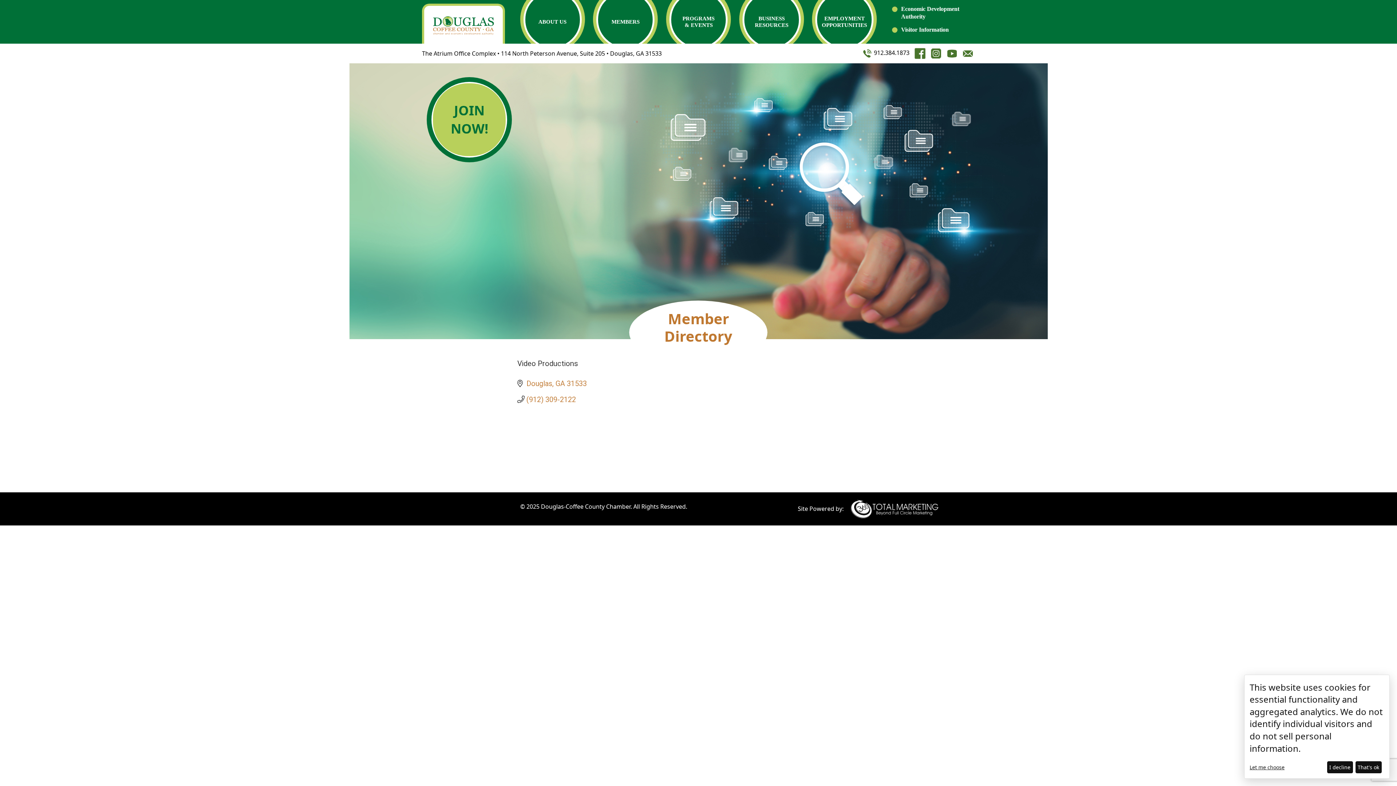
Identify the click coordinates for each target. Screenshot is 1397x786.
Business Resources (771, 22)
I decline (1339, 767)
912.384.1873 (891, 53)
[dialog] (1317, 727)
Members (626, 22)
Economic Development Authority (930, 13)
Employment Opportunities (844, 22)
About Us (552, 22)
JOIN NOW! (469, 120)
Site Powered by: (821, 509)
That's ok (1368, 767)
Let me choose (1267, 767)
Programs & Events (698, 22)
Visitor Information (925, 30)
